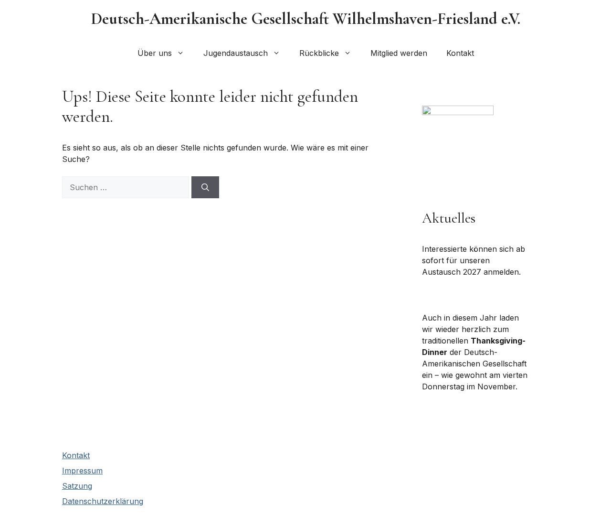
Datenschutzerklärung (102, 501)
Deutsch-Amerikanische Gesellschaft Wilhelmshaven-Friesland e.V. (305, 19)
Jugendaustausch (235, 53)
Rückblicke (319, 53)
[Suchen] (205, 187)
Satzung (77, 486)
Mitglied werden (398, 53)
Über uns (154, 53)
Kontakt (460, 53)
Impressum (82, 470)
